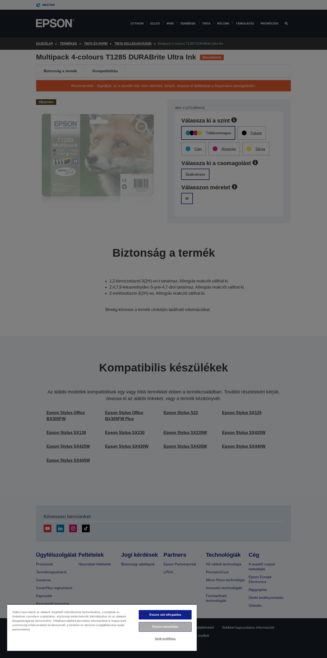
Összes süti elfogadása (165, 614)
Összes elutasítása (165, 626)
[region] (102, 627)
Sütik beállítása (165, 638)
